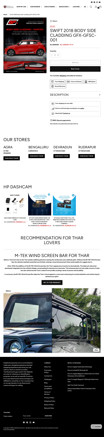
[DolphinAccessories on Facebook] (92, 2)
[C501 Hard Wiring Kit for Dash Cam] (14, 204)
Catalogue (47, 379)
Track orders (7, 416)
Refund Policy (49, 408)
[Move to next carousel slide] (99, 173)
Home (5, 14)
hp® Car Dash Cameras (76, 385)
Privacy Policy (49, 398)
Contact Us (48, 376)
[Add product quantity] (52, 55)
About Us (47, 367)
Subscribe (48, 416)
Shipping (63, 76)
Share (55, 21)
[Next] (87, 6)
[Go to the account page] (95, 7)
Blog (45, 383)
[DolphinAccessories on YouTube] (100, 2)
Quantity (53, 51)
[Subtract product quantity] (58, 55)
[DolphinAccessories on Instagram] (97, 2)
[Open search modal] (91, 7)
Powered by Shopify (8, 429)
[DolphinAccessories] (8, 6)
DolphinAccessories (19, 428)
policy (82, 108)
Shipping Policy (49, 401)
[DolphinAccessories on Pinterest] (94, 2)
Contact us (66, 113)
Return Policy (49, 405)
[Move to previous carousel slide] (94, 173)
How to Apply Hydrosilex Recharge (80, 367)
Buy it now (75, 69)
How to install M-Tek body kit (78, 370)
